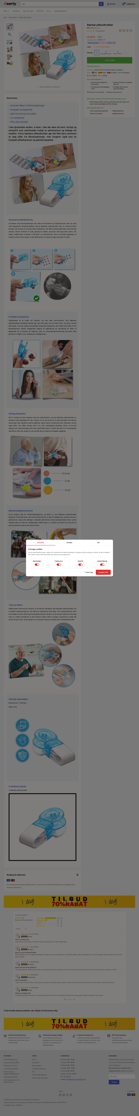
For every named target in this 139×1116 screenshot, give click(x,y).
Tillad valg (89, 572)
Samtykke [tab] (40, 542)
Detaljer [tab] (69, 542)
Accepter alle (103, 572)
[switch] (37, 564)
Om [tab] (98, 542)
